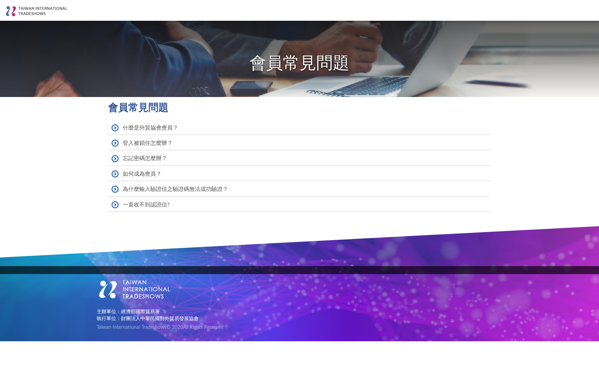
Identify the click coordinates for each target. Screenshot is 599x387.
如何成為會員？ (142, 174)
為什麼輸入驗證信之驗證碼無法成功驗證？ (175, 189)
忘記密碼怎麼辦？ (145, 158)
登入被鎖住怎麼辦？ (148, 143)
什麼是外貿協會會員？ (150, 128)
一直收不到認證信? (146, 205)
